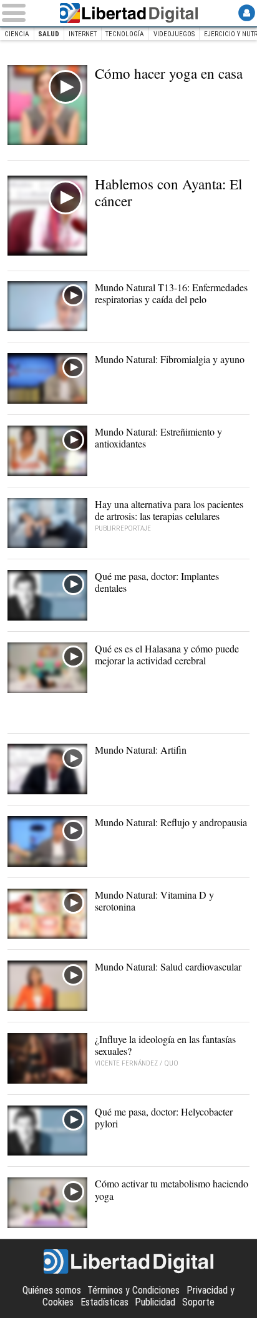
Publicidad (155, 1302)
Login (246, 12)
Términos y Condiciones (133, 1290)
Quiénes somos (51, 1290)
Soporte (198, 1302)
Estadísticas (104, 1302)
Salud (48, 34)
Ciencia (16, 34)
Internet (83, 34)
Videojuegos (174, 34)
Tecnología (124, 34)
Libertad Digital (128, 13)
